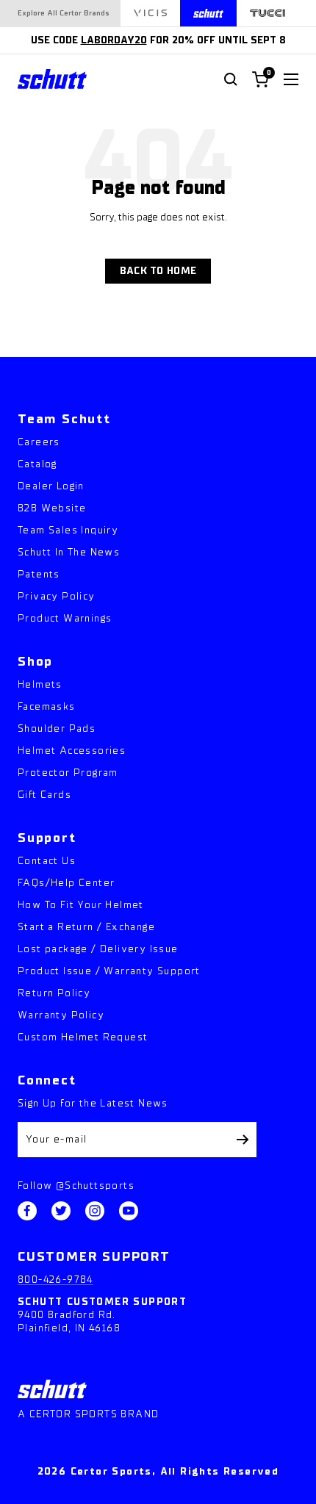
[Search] (230, 79)
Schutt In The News (69, 552)
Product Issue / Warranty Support (109, 971)
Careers (39, 442)
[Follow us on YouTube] (128, 1210)
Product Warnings (65, 618)
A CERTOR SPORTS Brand (88, 1414)
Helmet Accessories (72, 750)
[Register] (243, 1139)
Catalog (37, 464)
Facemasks (47, 706)
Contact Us (47, 860)
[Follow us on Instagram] (94, 1210)
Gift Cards (44, 794)
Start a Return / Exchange (86, 927)
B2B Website (52, 508)
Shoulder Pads (57, 728)
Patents (39, 574)
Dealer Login (51, 486)
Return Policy (54, 993)
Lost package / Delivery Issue (98, 949)
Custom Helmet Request (83, 1037)
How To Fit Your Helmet (81, 905)
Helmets (40, 684)
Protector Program (68, 772)
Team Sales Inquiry (68, 530)
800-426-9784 (55, 1279)
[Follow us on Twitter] (61, 1210)
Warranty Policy (61, 1015)
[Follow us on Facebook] (27, 1210)
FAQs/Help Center (66, 883)
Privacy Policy (57, 596)
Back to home (158, 271)
